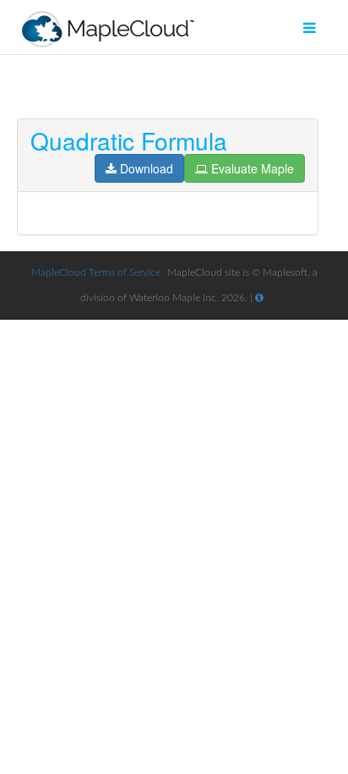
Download (146, 168)
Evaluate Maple (252, 168)
